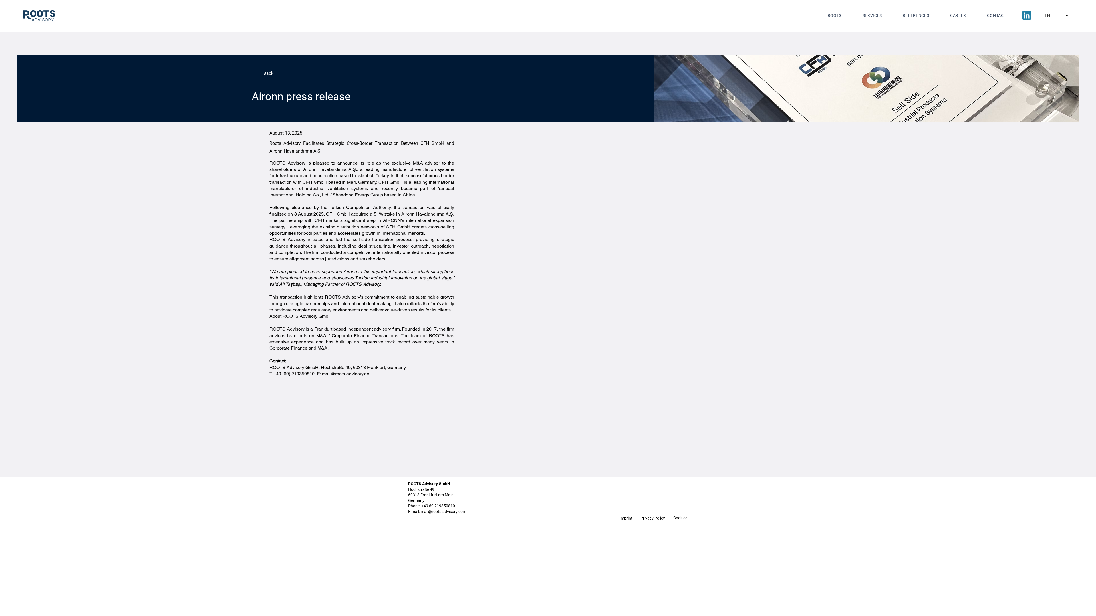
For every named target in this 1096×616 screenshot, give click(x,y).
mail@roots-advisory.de (345, 373)
